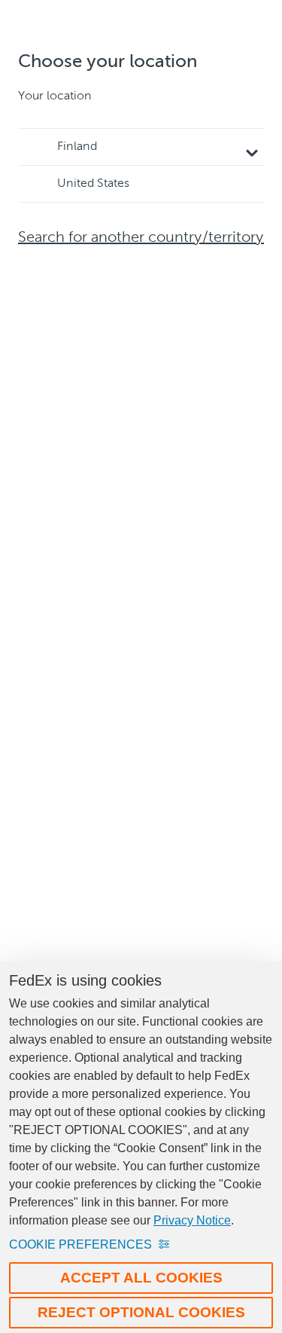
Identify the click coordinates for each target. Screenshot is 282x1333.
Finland (77, 147)
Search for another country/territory (141, 238)
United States (93, 184)
